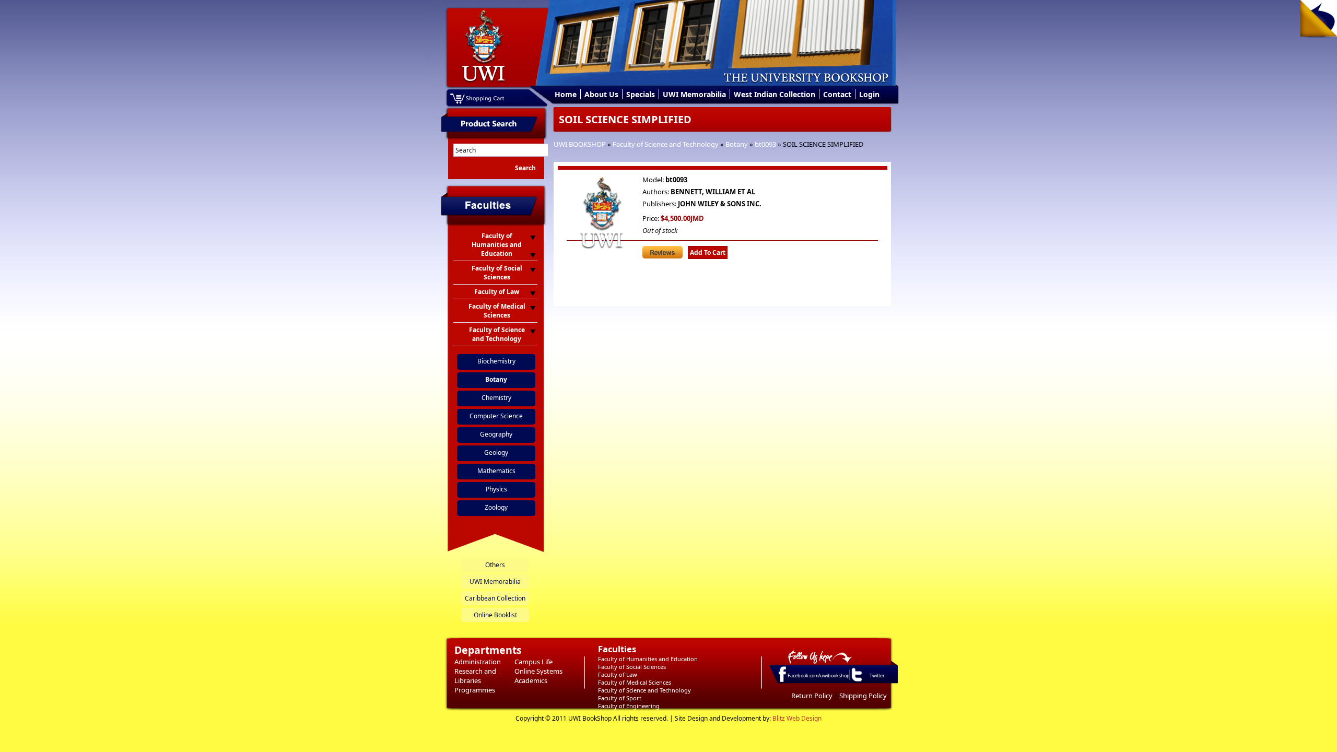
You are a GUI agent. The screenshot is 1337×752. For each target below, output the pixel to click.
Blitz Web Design (797, 718)
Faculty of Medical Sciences (634, 682)
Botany (736, 144)
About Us (601, 94)
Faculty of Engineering (629, 706)
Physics (496, 489)
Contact (837, 94)
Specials (640, 94)
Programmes (474, 690)
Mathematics (496, 470)
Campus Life (533, 661)
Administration (477, 661)
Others (495, 564)
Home (566, 94)
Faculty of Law (617, 674)
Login (869, 94)
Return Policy (811, 695)
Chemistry (496, 397)
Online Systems (538, 671)
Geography (496, 434)
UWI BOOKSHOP (580, 144)
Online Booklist (495, 614)
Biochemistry (496, 361)
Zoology (496, 507)
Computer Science (496, 416)
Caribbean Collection (495, 598)
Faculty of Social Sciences (632, 667)
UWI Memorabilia (694, 94)
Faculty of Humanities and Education (648, 659)
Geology (496, 452)
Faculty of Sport (619, 698)
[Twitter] (856, 681)
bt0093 (765, 144)
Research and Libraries (475, 675)
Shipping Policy (863, 695)
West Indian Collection (774, 94)
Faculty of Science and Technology (666, 144)
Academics (530, 680)
